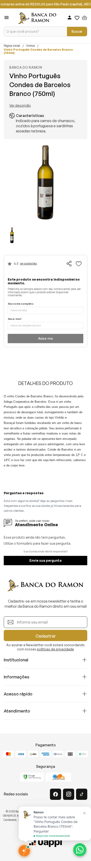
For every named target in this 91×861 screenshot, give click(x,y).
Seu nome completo (21, 303)
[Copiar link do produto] (69, 263)
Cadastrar (45, 636)
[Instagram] (68, 794)
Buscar (77, 31)
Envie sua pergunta (45, 560)
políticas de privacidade (55, 649)
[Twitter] (81, 794)
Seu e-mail (14, 319)
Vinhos (30, 45)
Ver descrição (20, 105)
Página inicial (12, 45)
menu (6, 17)
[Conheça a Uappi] (45, 842)
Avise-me (45, 338)
